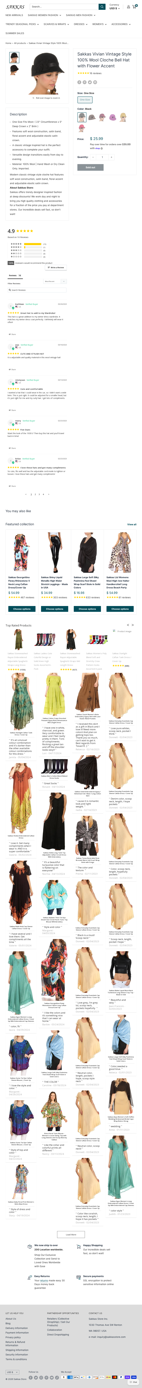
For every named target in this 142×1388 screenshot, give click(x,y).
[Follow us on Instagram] (41, 1378)
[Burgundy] (102, 117)
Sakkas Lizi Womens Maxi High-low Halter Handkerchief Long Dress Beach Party (117, 582)
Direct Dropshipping (58, 1334)
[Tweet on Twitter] (90, 82)
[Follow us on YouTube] (52, 1378)
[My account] (128, 6)
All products (20, 43)
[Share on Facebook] (79, 82)
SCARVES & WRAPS (55, 24)
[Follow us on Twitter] (36, 1378)
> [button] (48, 494)
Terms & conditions (16, 1359)
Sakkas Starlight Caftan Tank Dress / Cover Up (121, 657)
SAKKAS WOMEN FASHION (43, 15)
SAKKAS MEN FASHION (79, 15)
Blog (8, 1323)
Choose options (22, 609)
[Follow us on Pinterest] (46, 1378)
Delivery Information (17, 1328)
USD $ (10, 1372)
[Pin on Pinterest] (85, 82)
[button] (129, 625)
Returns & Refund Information (15, 1344)
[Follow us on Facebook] (31, 1378)
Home (8, 43)
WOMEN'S (98, 24)
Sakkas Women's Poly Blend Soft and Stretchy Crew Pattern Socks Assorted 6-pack (96, 661)
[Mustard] (123, 117)
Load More (71, 1234)
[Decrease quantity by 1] (93, 157)
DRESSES (79, 24)
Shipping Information (17, 1350)
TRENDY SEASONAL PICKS (21, 24)
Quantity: (82, 157)
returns (44, 1280)
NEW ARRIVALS (14, 15)
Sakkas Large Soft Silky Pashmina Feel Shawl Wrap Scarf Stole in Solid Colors (87, 582)
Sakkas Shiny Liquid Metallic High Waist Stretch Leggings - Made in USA (54, 582)
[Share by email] (95, 82)
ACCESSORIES (119, 24)
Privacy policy (13, 1337)
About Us (11, 1318)
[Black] (82, 117)
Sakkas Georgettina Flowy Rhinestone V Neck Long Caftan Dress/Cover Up (19, 582)
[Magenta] (112, 117)
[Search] (102, 7)
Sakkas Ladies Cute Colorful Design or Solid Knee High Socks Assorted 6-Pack (43, 661)
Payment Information (17, 1332)
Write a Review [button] (57, 267)
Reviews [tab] (13, 275)
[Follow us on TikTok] (57, 1378)
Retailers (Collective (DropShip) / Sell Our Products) (58, 1322)
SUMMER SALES (15, 33)
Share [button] (13, 334)
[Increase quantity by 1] (111, 157)
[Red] (82, 128)
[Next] (136, 572)
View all (132, 524)
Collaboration (54, 1330)
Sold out (90, 167)
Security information (17, 1354)
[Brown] (92, 117)
